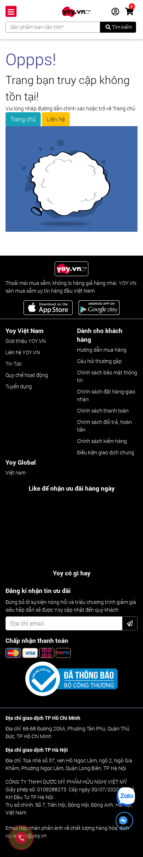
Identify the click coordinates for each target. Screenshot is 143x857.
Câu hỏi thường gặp (99, 361)
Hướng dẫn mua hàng (101, 349)
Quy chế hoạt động (27, 374)
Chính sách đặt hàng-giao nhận (106, 395)
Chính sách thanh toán (103, 410)
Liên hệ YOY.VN (23, 352)
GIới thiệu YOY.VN (26, 340)
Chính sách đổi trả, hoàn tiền (104, 425)
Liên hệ (56, 119)
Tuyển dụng (19, 386)
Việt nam (16, 472)
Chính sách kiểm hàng (102, 440)
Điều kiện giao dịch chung (105, 452)
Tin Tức (14, 363)
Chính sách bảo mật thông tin (107, 376)
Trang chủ (23, 119)
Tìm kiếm (121, 26)
